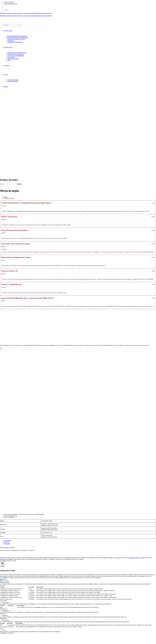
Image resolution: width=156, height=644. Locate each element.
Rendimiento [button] (3, 609)
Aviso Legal (7, 543)
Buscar (19, 184)
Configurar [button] (3, 560)
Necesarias (5, 581)
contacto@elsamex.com (10, 3)
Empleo (6, 197)
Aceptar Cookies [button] (11, 560)
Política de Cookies (134, 557)
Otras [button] (1, 628)
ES (6, 10)
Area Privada (7, 540)
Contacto (6, 542)
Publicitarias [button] (3, 618)
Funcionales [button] (3, 600)
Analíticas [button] (3, 613)
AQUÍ (117, 557)
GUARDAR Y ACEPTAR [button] (6, 633)
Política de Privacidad (6, 559)
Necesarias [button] (3, 579)
